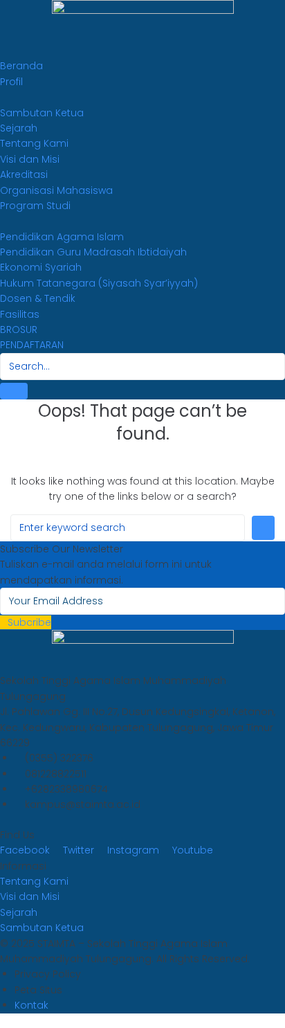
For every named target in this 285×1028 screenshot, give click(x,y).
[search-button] (14, 391)
